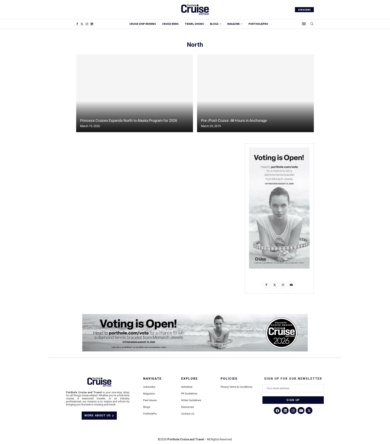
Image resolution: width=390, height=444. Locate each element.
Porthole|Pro (258, 24)
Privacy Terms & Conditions (236, 387)
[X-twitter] (309, 410)
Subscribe (149, 387)
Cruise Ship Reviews (142, 24)
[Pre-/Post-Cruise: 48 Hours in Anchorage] (255, 93)
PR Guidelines (189, 393)
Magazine (149, 393)
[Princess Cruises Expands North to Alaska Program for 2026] (134, 93)
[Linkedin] (91, 24)
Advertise (186, 387)
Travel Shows (194, 24)
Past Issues (150, 400)
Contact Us (187, 413)
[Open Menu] (304, 24)
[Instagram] (87, 24)
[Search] (312, 24)
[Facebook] (77, 24)
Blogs (214, 24)
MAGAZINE (233, 24)
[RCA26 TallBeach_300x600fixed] (279, 149)
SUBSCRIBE (304, 9)
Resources (187, 407)
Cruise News (170, 24)
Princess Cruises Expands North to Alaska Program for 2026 (128, 120)
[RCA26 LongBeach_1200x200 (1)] (195, 315)
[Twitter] (81, 24)
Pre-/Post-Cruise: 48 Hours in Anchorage (234, 120)
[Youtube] (301, 410)
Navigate (152, 378)
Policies (229, 378)
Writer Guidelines (191, 400)
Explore (189, 378)
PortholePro (150, 413)
